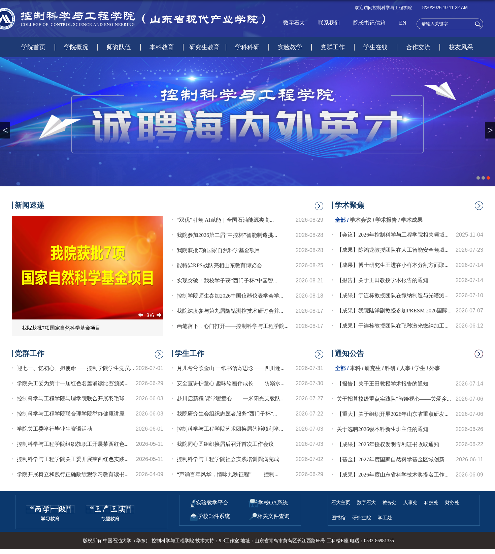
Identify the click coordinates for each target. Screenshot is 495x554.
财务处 (452, 502)
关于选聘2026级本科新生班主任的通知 (382, 429)
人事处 (410, 502)
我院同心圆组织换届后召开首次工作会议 (225, 444)
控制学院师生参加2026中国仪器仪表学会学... (230, 296)
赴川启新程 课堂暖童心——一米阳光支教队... (231, 398)
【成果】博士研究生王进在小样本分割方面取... (393, 265)
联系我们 (329, 23)
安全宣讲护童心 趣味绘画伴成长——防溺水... (231, 383)
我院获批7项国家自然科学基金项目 (61, 328)
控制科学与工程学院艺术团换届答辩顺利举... (230, 429)
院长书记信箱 (369, 23)
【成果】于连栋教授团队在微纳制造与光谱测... (393, 295)
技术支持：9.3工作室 (217, 540)
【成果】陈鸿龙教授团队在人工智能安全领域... (393, 250)
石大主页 (340, 502)
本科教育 (162, 47)
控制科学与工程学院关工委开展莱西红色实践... (73, 459)
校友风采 (461, 47)
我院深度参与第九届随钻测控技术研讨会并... (230, 311)
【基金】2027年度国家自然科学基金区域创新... (393, 459)
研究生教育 (204, 47)
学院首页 (33, 47)
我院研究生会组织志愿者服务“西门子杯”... (227, 414)
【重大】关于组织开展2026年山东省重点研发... (393, 414)
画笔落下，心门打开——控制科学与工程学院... (233, 326)
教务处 (390, 502)
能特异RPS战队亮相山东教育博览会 (219, 265)
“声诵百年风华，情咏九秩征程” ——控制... (227, 474)
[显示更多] (478, 207)
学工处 (385, 517)
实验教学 (290, 47)
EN (402, 23)
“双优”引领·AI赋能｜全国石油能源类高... (225, 220)
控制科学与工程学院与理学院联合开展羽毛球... (73, 398)
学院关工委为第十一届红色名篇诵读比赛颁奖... (73, 383)
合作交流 (418, 47)
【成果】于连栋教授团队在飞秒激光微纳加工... (393, 326)
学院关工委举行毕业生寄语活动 (54, 429)
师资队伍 (119, 47)
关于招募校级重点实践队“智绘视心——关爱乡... (394, 399)
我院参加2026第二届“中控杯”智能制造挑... (227, 235)
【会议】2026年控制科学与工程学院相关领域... (393, 235)
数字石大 (294, 23)
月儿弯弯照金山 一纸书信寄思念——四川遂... (231, 368)
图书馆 (338, 517)
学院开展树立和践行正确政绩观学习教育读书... (73, 474)
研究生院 (361, 517)
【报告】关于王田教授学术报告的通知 (382, 280)
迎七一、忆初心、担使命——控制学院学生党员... (75, 368)
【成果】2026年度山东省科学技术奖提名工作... (393, 475)
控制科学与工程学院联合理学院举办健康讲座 (71, 414)
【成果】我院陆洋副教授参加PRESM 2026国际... (394, 310)
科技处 (431, 502)
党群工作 (333, 47)
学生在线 (375, 47)
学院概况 (76, 47)
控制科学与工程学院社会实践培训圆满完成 (228, 459)
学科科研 (247, 47)
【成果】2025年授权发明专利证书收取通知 (388, 444)
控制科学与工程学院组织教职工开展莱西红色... (73, 444)
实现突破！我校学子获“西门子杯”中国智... (227, 280)
